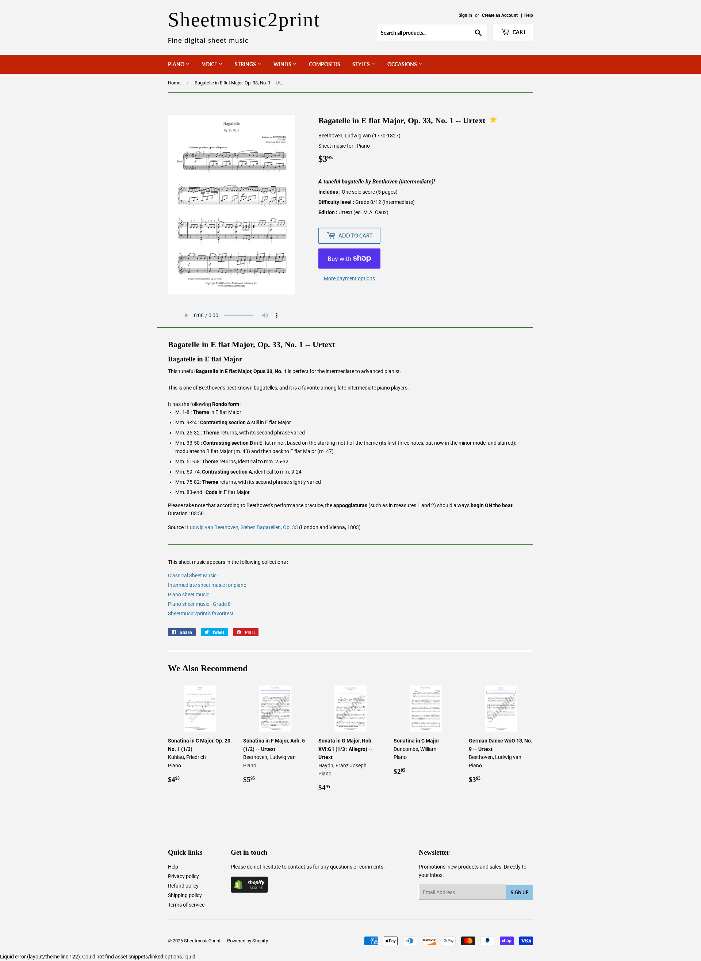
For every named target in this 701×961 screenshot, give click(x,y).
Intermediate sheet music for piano (207, 585)
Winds (282, 64)
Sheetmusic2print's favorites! (200, 613)
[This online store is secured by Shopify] (249, 891)
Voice (210, 64)
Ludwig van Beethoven (212, 527)
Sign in (465, 15)
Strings (246, 64)
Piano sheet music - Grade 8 (199, 604)
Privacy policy (183, 876)
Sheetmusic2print (202, 940)
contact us (300, 867)
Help (528, 15)
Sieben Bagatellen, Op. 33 (269, 527)
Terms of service (186, 905)
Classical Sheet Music (192, 575)
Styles (361, 64)
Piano (176, 64)
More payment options (349, 278)
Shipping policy (185, 895)
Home (174, 83)
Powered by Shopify (247, 940)
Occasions (402, 64)
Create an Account (500, 15)
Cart (519, 32)
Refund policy (183, 886)
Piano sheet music (188, 594)
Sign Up (519, 892)
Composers (324, 64)
